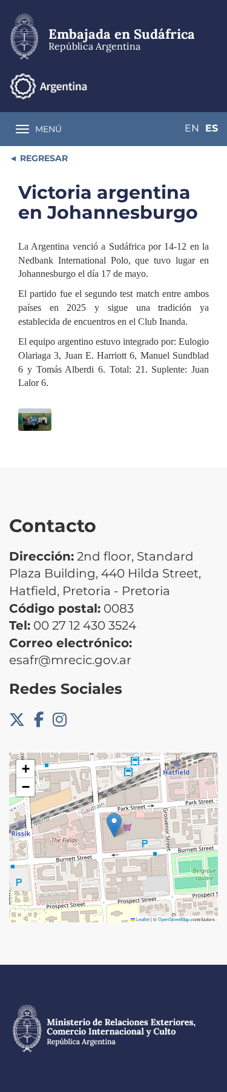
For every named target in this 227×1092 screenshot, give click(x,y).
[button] (114, 825)
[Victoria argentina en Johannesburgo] (34, 419)
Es (211, 128)
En (192, 128)
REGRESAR (43, 158)
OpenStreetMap (173, 919)
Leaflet (142, 919)
